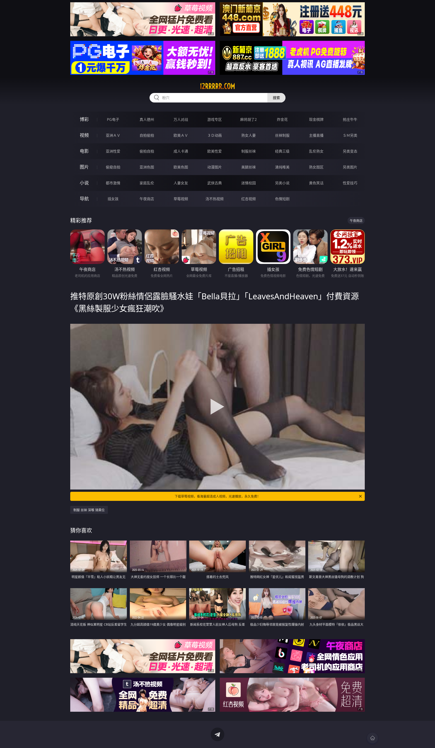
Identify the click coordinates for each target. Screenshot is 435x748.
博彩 (84, 119)
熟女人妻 (248, 135)
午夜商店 (147, 198)
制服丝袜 (248, 151)
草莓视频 (181, 198)
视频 (84, 135)
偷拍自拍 (147, 151)
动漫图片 (214, 167)
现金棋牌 (316, 119)
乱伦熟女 (316, 151)
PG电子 (113, 119)
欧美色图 (181, 167)
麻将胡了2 (248, 119)
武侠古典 (214, 182)
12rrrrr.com (217, 86)
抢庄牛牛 (350, 119)
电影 (84, 151)
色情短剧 (282, 198)
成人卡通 (181, 151)
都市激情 (113, 182)
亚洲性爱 (113, 151)
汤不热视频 (214, 198)
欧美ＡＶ (181, 135)
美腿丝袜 (248, 167)
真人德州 (147, 119)
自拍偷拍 (147, 135)
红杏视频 (248, 198)
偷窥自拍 (113, 167)
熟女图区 (316, 167)
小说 (84, 183)
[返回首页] (372, 738)
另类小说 (282, 182)
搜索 (276, 97)
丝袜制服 (282, 135)
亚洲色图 (147, 167)
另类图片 (350, 167)
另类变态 (350, 151)
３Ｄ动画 (214, 135)
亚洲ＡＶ (113, 135)
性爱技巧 (350, 182)
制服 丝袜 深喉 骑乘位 (89, 510)
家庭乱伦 (147, 182)
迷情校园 (248, 182)
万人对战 (181, 119)
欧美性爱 (214, 151)
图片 (84, 167)
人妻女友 (181, 182)
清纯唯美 (282, 167)
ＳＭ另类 (350, 135)
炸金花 (282, 119)
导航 (84, 199)
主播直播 (316, 135)
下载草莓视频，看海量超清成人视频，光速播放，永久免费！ (217, 496)
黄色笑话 (316, 182)
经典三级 (282, 151)
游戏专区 (214, 119)
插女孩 (113, 198)
